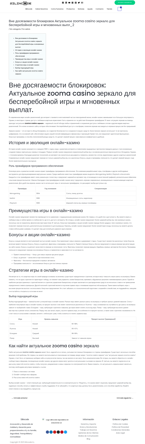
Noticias (81, 9)
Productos (71, 9)
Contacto (99, 9)
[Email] (82, 3)
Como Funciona (57, 9)
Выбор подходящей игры (24, 68)
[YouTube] (69, 3)
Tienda (109, 9)
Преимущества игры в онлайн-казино (29, 59)
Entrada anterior (20, 398)
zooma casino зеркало (34, 123)
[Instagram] (72, 3)
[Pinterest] (76, 3)
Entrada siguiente (125, 398)
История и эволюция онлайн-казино (28, 50)
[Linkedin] (66, 3)
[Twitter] (79, 3)
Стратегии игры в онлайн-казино (27, 65)
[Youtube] (54, 432)
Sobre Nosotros (41, 9)
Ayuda (89, 9)
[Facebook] (63, 3)
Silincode (28, 9)
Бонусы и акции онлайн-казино (26, 62)
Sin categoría (15, 29)
